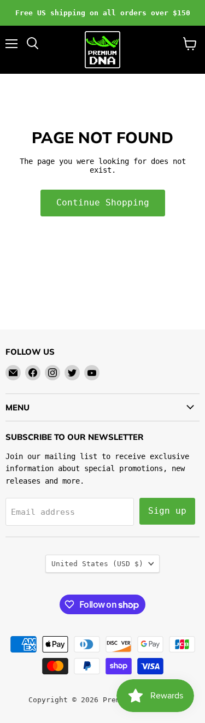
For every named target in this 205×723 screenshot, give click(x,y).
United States (97, 564)
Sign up (167, 510)
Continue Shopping (102, 202)
